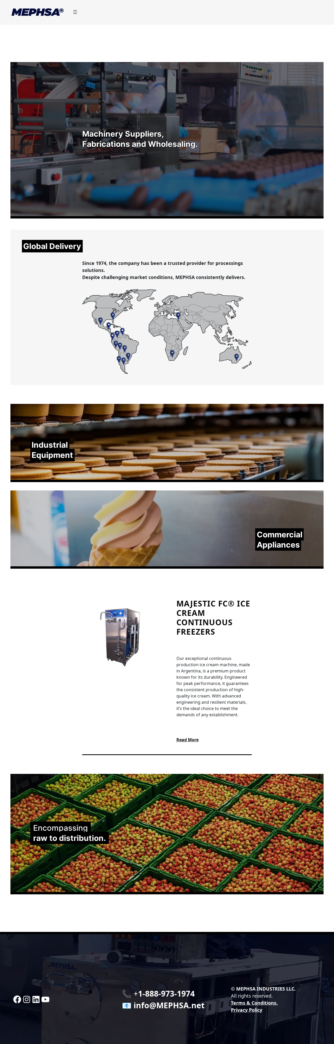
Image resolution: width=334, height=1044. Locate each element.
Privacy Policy (246, 1010)
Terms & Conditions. (254, 1003)
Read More (187, 740)
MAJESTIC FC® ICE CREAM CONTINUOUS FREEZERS (213, 617)
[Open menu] (75, 12)
